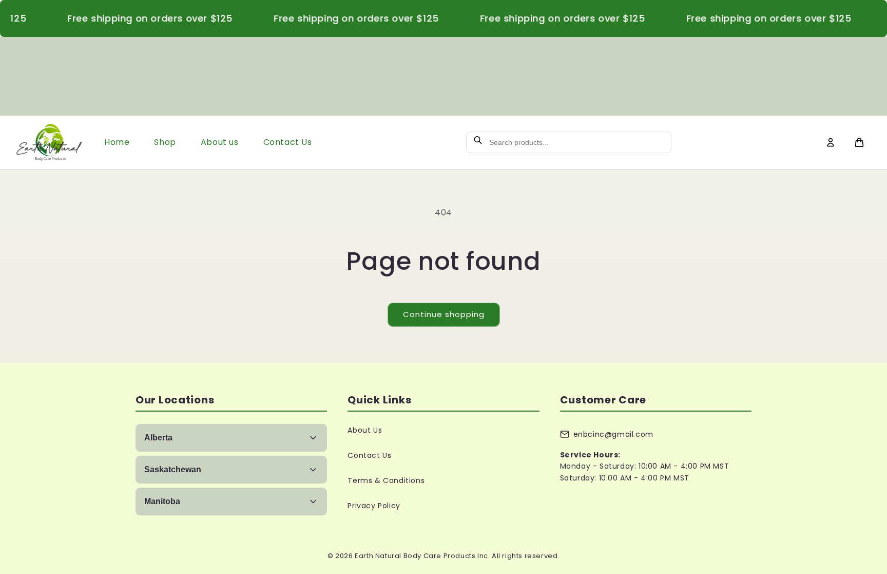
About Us (365, 430)
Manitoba (162, 501)
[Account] (830, 142)
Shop (165, 142)
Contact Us (287, 142)
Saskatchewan (172, 469)
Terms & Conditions (386, 480)
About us (220, 142)
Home (116, 142)
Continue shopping (444, 314)
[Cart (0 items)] (859, 142)
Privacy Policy (374, 506)
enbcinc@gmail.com (613, 434)
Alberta (158, 437)
